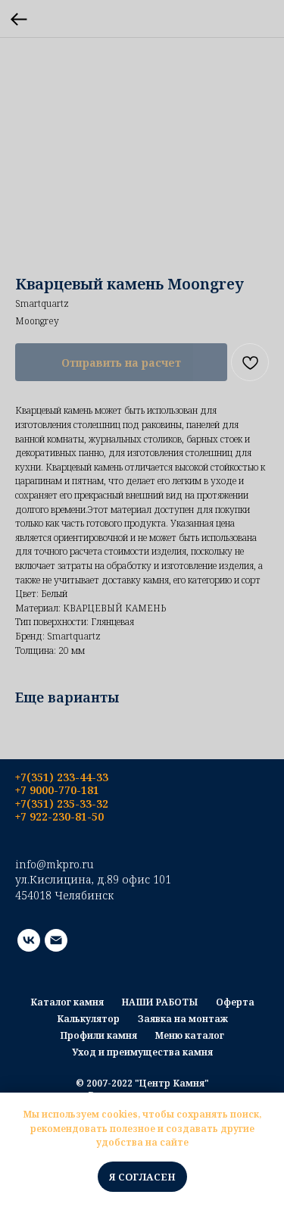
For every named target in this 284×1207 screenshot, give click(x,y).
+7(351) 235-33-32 (61, 803)
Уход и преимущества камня (142, 1052)
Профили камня (99, 1035)
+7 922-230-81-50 (59, 816)
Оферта (235, 1002)
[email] (56, 940)
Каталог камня (67, 1002)
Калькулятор (88, 1018)
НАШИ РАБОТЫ (160, 1002)
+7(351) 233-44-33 (61, 777)
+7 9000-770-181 (57, 790)
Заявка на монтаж (183, 1018)
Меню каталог (189, 1035)
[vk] (28, 940)
